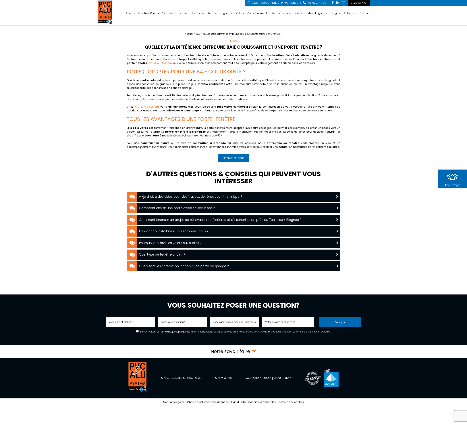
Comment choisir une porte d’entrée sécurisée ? (177, 208)
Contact (365, 13)
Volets (240, 13)
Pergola (336, 13)
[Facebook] (333, 2)
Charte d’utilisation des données (207, 402)
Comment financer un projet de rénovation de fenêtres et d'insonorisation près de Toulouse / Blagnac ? (220, 220)
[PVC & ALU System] (105, 13)
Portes (298, 13)
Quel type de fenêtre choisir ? (162, 254)
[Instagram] (343, 2)
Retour (233, 40)
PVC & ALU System (160, 63)
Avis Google (452, 185)
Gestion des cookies (291, 402)
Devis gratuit (359, 3)
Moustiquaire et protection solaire (269, 13)
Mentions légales (173, 402)
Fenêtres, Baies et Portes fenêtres (159, 13)
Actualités (350, 13)
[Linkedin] (337, 2)
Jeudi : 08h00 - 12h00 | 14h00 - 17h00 (275, 3)
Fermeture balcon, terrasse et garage (208, 13)
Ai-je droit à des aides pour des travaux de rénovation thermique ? (190, 196)
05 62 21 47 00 (317, 3)
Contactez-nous (233, 158)
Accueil (130, 13)
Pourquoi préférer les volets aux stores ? (170, 243)
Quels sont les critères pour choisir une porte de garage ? (184, 266)
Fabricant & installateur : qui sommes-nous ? (174, 231)
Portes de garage (316, 13)
